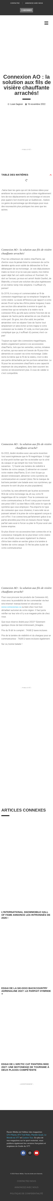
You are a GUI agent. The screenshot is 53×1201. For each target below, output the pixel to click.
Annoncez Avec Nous (34, 3)
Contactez (15, 3)
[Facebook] (23, 1153)
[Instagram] (30, 1153)
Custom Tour (27, 1138)
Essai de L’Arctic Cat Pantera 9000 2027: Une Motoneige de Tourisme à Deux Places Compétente (25, 1067)
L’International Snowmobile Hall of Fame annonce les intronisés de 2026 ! (25, 915)
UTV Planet (11, 1135)
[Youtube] (36, 1153)
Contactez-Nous (26, 1181)
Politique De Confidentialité (26, 1193)
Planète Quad (37, 1135)
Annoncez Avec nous (26, 1187)
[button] (51, 175)
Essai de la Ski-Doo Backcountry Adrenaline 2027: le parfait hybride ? (26, 991)
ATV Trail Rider (23, 1135)
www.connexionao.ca (11, 607)
